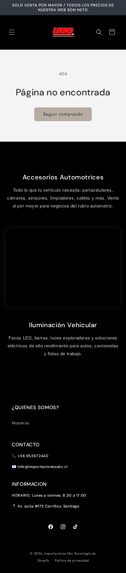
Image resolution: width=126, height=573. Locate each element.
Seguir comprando (63, 114)
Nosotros (20, 423)
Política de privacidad (71, 560)
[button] (11, 32)
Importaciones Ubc (58, 553)
